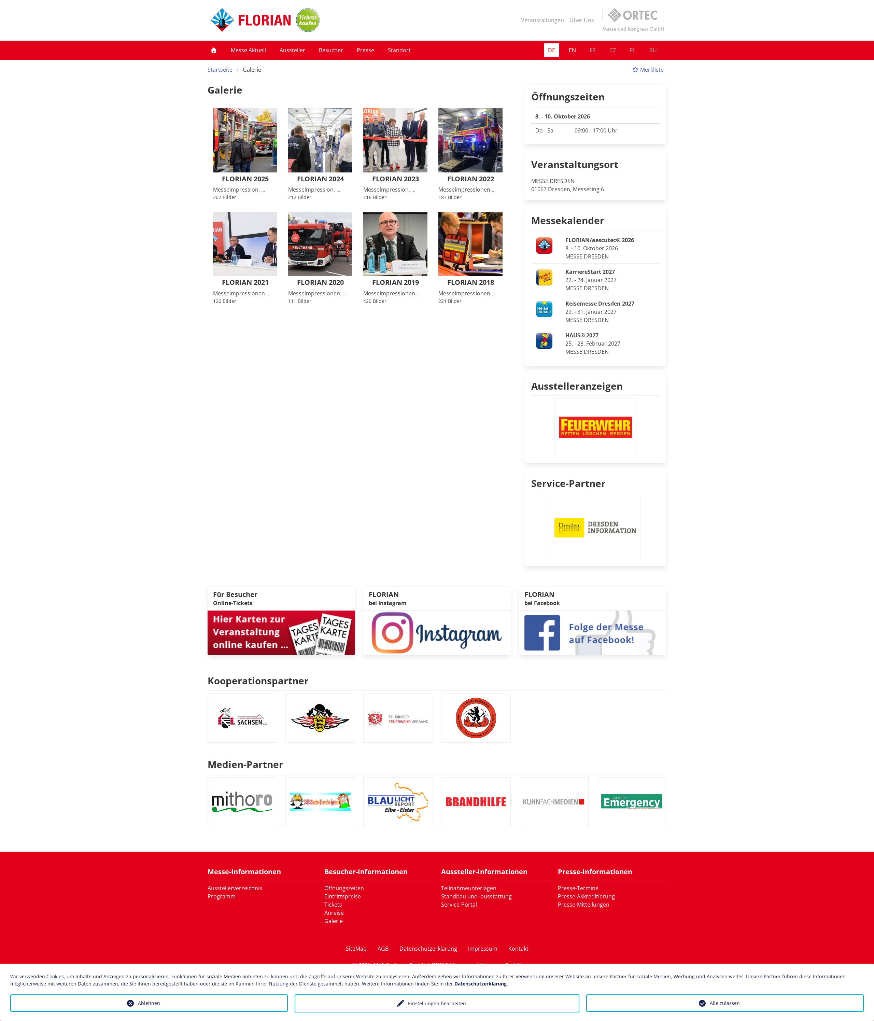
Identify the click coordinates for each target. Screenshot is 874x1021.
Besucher (331, 50)
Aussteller (292, 50)
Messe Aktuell (248, 50)
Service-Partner (568, 483)
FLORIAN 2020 (320, 282)
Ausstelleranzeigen (577, 385)
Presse (365, 50)
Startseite (220, 69)
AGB (383, 948)
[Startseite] (213, 50)
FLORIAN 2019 (395, 282)
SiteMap (356, 948)
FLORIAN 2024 (320, 179)
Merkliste (651, 69)
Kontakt (518, 948)
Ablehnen (149, 1003)
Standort (399, 50)
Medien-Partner (245, 764)
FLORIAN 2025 (245, 179)
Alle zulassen (725, 1003)
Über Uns (581, 20)
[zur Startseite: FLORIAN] (250, 20)
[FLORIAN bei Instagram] (437, 632)
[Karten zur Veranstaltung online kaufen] (281, 632)
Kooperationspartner (258, 680)
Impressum (482, 948)
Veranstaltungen (542, 20)
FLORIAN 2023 (395, 179)
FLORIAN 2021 (245, 282)
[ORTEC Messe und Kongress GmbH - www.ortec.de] (633, 20)
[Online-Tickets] (308, 20)
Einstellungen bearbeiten (437, 1003)
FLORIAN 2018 (470, 282)
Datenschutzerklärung (428, 948)
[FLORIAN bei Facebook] (592, 632)
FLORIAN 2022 (470, 179)
